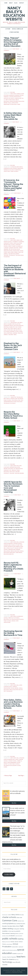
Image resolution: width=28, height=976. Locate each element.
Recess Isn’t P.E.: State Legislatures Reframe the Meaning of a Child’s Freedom (13, 567)
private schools (5, 935)
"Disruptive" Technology (17, 397)
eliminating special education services (13, 325)
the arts (18, 962)
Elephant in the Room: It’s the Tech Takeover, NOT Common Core (13, 346)
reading (20, 939)
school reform (15, 688)
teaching (12, 473)
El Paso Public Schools (14, 764)
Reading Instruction (6, 941)
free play (10, 617)
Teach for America (8, 959)
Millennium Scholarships (10, 765)
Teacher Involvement (13, 253)
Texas (9, 102)
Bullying (19, 465)
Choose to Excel (12, 760)
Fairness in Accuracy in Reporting (12, 169)
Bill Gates (19, 685)
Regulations (7, 551)
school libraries (9, 944)
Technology (12, 255)
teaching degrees (19, 473)
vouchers (4, 964)
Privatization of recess (18, 619)
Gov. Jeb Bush (12, 470)
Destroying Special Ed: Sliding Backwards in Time (13, 633)
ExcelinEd (10, 468)
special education (15, 551)
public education (18, 935)
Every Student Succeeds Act (15, 246)
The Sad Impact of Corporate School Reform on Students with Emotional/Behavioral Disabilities (15, 270)
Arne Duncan (4, 914)
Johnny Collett (10, 548)
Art (18, 322)
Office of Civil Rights (9, 98)
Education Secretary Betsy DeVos (10, 926)
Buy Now (14, 803)
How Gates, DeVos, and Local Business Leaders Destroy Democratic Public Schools (13, 704)
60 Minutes (13, 166)
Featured (12, 92)
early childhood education (19, 923)
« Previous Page (8, 775)
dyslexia (11, 923)
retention (17, 941)
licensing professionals (15, 96)
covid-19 (5, 923)
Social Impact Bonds (13, 252)
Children (9, 324)
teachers (6, 255)
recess (8, 331)
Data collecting (16, 324)
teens (15, 334)
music (5, 330)
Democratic (20, 168)
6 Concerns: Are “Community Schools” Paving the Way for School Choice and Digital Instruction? (13, 185)
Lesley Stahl (7, 171)
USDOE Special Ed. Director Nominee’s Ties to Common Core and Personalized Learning (13, 487)
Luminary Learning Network (11, 247)
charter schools (17, 543)
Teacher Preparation (11, 957)
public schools (14, 171)
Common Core (13, 398)
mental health (17, 328)
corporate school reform (10, 168)
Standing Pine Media (17, 972)
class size (6, 467)
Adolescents (14, 322)
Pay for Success (13, 249)
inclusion (10, 328)
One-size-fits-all (17, 330)
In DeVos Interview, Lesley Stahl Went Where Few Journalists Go (13, 116)
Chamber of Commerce (18, 241)
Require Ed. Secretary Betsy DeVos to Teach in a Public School (13, 415)
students (14, 953)
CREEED (19, 760)
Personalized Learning (14, 549)
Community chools (8, 243)
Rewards (12, 331)
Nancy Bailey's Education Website (14, 13)
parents (15, 686)
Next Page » (21, 775)
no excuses (10, 330)
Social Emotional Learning (10, 333)
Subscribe (8, 874)
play (5, 331)
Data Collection (18, 243)
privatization (7, 688)
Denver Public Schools (9, 244)
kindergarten (16, 928)
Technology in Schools (9, 403)
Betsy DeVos (14, 93)
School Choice (18, 331)
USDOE (18, 104)
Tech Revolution (16, 400)
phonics (17, 933)
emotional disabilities (9, 327)
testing (13, 962)
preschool (21, 933)
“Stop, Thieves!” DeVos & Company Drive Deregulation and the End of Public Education (13, 42)
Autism (9, 914)
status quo (12, 471)
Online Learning (12, 931)
